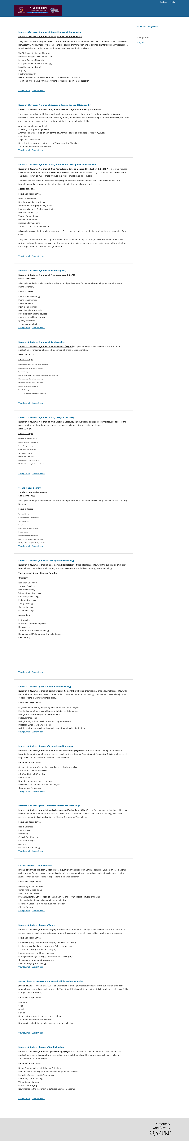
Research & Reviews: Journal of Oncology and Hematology (46, 560)
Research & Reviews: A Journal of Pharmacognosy (42, 270)
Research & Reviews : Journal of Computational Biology (44, 686)
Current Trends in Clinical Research (35, 865)
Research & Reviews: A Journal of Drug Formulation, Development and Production (57, 164)
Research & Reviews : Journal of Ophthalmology (41, 1047)
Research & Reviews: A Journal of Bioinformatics (41, 342)
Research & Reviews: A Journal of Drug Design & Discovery (46, 417)
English (140, 42)
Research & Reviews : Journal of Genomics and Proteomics (46, 746)
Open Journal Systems (147, 26)
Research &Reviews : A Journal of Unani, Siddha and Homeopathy (49, 32)
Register (163, 2)
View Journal (24, 90)
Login (172, 2)
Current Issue (38, 90)
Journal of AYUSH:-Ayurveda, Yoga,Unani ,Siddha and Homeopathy (50, 981)
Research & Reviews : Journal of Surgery (37, 925)
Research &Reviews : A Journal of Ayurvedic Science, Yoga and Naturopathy (54, 105)
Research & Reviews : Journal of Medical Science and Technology (49, 805)
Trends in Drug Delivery (29, 488)
